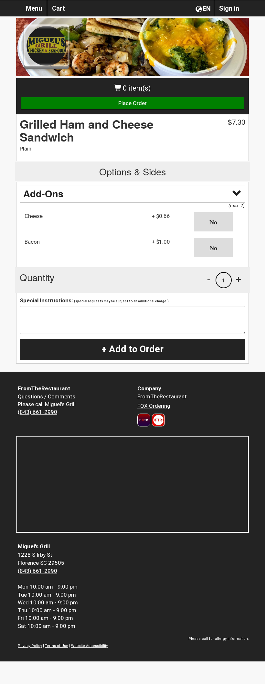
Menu (34, 8)
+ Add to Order (132, 349)
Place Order (132, 103)
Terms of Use (56, 646)
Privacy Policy (30, 646)
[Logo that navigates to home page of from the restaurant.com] (143, 420)
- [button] (208, 279)
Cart (58, 8)
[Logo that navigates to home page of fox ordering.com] (157, 420)
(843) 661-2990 (37, 412)
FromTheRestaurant (162, 396)
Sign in (229, 8)
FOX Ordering (153, 406)
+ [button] (238, 279)
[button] (217, 221)
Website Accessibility (89, 646)
